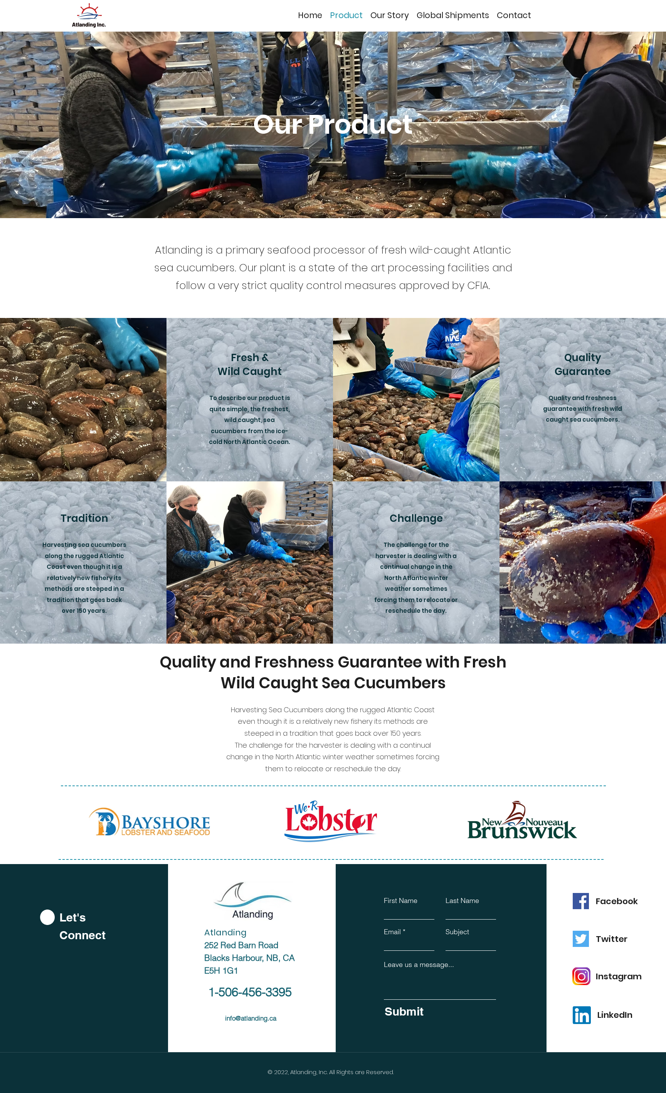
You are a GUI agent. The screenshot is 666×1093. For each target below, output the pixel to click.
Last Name (462, 900)
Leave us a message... (419, 964)
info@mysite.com (234, 1037)
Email (392, 931)
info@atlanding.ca (250, 1018)
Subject (457, 931)
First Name (400, 900)
